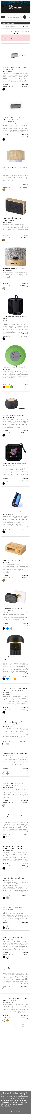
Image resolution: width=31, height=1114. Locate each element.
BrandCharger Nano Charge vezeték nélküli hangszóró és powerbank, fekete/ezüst (15, 690)
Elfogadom (15, 1111)
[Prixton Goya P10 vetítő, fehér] (7, 927)
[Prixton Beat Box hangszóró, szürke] (7, 898)
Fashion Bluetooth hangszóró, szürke (15, 608)
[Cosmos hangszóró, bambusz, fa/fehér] (4, 773)
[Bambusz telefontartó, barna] (4, 580)
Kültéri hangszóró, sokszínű (12, 512)
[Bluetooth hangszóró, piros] (4, 387)
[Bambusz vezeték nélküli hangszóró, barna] (4, 189)
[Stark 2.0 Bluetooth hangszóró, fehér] (7, 957)
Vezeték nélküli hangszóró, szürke (14, 268)
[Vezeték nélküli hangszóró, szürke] (4, 288)
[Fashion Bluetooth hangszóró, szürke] (11, 628)
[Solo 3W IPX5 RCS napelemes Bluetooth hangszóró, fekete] (4, 868)
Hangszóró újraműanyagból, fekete (14, 463)
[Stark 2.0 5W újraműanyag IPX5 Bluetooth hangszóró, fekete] (7, 744)
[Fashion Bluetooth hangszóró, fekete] (4, 628)
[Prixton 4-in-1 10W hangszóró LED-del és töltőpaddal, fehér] (4, 1020)
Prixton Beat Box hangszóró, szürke (14, 878)
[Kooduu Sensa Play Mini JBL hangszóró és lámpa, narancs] (15, 679)
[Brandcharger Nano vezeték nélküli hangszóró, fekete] (4, 89)
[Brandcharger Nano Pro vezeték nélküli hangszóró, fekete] (4, 139)
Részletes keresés (8, 23)
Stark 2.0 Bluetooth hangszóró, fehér (15, 937)
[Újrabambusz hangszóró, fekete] (4, 435)
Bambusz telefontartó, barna (12, 560)
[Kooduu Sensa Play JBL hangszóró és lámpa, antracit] (4, 836)
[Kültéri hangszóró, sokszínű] (4, 532)
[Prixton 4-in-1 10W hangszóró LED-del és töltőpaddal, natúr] (7, 1020)
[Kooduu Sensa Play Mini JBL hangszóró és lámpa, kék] (7, 679)
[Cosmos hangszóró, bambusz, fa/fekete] (7, 773)
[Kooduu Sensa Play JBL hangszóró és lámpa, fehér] (7, 836)
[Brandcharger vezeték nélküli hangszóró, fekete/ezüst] (4, 805)
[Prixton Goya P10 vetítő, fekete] (4, 927)
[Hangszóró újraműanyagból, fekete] (4, 483)
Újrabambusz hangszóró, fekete (13, 415)
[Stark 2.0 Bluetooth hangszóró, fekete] (4, 957)
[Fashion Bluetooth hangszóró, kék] (7, 628)
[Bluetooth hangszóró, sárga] (7, 387)
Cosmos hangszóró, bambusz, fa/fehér (15, 753)
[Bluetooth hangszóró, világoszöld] (11, 387)
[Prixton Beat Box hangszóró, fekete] (4, 898)
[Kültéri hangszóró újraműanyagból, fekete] (4, 338)
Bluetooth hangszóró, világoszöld (14, 367)
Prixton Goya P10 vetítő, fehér (12, 907)
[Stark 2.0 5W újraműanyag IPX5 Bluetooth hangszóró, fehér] (4, 744)
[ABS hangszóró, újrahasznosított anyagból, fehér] (4, 989)
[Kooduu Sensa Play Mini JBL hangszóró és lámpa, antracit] (4, 679)
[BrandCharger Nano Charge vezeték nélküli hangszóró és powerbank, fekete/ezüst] (4, 712)
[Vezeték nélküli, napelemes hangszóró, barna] (4, 240)
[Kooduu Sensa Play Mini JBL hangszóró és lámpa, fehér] (11, 679)
